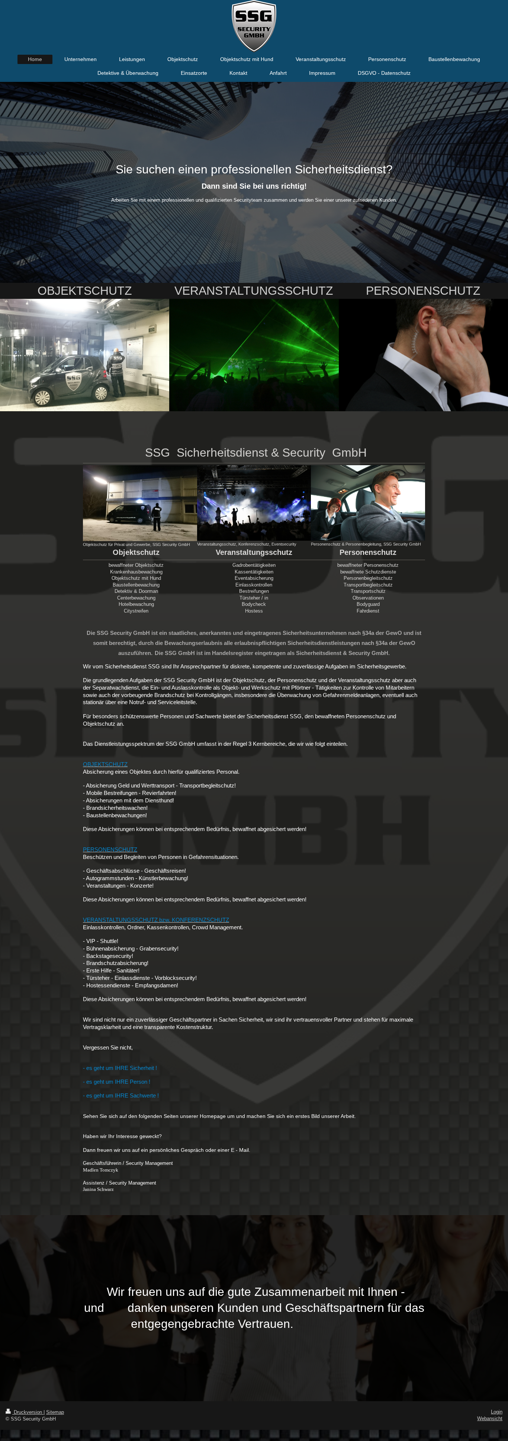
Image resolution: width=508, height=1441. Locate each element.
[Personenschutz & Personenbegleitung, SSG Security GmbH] (368, 503)
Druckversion (28, 1412)
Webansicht (489, 1418)
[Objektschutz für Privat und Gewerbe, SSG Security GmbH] (140, 503)
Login (496, 1412)
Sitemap (55, 1412)
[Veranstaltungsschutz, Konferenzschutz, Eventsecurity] (254, 503)
